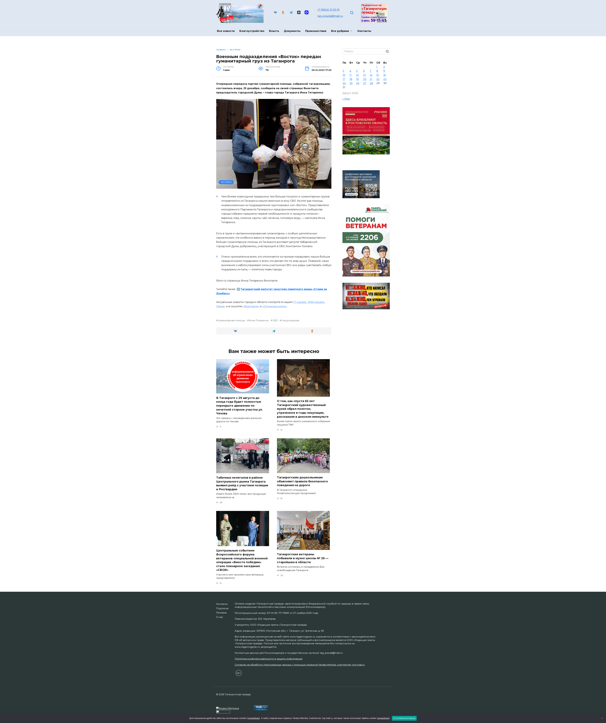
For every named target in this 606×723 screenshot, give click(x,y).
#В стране (226, 182)
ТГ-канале (300, 302)
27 (364, 83)
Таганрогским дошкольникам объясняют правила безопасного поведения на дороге (302, 481)
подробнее (253, 718)
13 (364, 75)
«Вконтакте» (251, 306)
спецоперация (290, 320)
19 (357, 79)
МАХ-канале (316, 302)
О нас (219, 617)
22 (378, 79)
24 (344, 83)
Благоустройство (251, 31)
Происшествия (315, 31)
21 (371, 79)
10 (344, 75)
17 (344, 79)
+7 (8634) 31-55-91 (328, 9)
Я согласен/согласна (404, 718)
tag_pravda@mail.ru (330, 16)
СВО (275, 320)
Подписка (222, 608)
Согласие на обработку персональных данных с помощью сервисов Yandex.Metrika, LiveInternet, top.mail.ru (300, 664)
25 (351, 83)
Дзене (220, 306)
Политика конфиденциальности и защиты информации (268, 658)
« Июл (346, 98)
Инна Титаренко (259, 320)
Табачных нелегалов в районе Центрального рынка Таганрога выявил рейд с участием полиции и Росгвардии (242, 483)
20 (364, 79)
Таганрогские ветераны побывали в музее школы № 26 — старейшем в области (302, 558)
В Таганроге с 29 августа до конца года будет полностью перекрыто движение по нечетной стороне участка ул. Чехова (239, 405)
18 (351, 79)
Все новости (226, 31)
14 (371, 75)
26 (357, 83)
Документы (292, 31)
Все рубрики (340, 31)
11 (350, 75)
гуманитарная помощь (231, 320)
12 (357, 75)
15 (377, 75)
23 (384, 79)
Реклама (221, 612)
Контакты (364, 31)
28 (371, 83)
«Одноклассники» (274, 306)
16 (384, 75)
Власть (274, 31)
